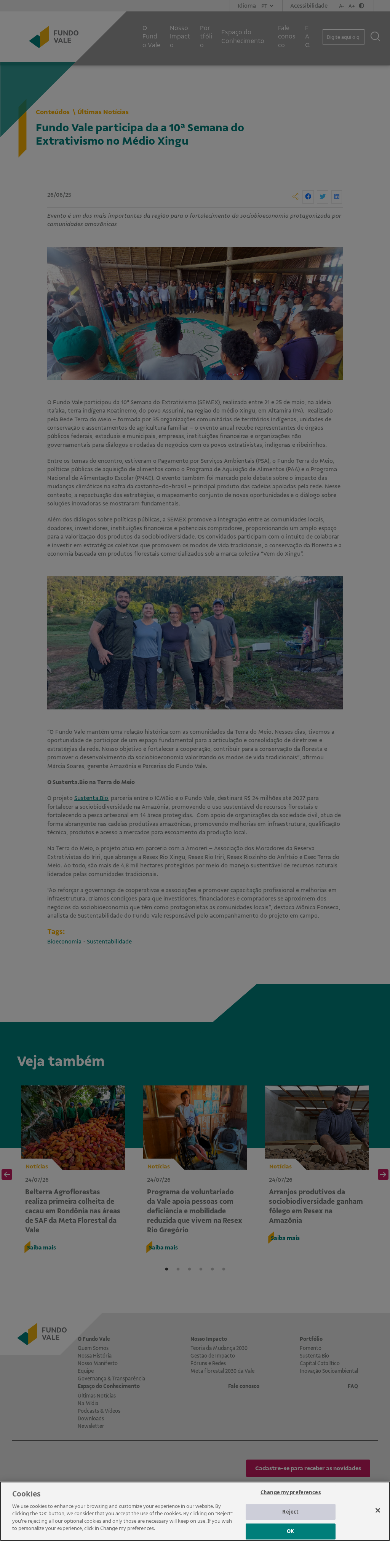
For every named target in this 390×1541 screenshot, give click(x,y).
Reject (290, 1511)
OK (290, 1531)
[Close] (377, 1510)
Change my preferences (291, 1492)
